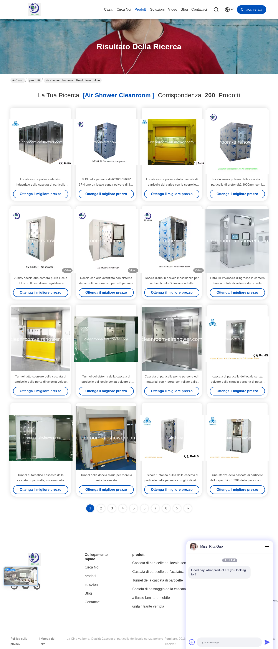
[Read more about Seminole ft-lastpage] (188, 508)
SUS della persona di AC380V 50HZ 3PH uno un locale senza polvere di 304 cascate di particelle (106, 184)
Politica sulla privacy (18, 641)
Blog (184, 9)
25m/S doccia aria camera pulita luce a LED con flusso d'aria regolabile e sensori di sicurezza (40, 283)
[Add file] (192, 642)
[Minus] (267, 546)
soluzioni (157, 9)
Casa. (108, 9)
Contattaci (199, 9)
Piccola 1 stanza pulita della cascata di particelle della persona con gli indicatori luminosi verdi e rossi (171, 480)
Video (172, 9)
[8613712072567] (14, 586)
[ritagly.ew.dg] (37, 586)
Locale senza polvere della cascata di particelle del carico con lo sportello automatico (172, 184)
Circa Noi (124, 9)
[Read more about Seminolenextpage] (177, 508)
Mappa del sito (48, 641)
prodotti (141, 9)
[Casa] (34, 564)
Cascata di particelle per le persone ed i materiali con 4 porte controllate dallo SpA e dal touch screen (172, 382)
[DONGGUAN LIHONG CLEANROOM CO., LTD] (34, 9)
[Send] (267, 642)
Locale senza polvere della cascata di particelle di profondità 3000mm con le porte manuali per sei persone (237, 184)
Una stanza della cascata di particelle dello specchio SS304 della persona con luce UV (237, 480)
